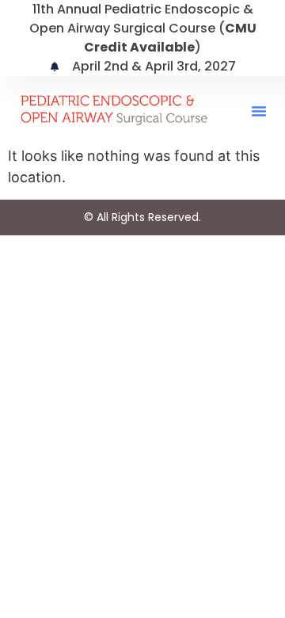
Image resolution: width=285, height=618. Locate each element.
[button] (259, 111)
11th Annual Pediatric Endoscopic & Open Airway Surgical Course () (142, 28)
